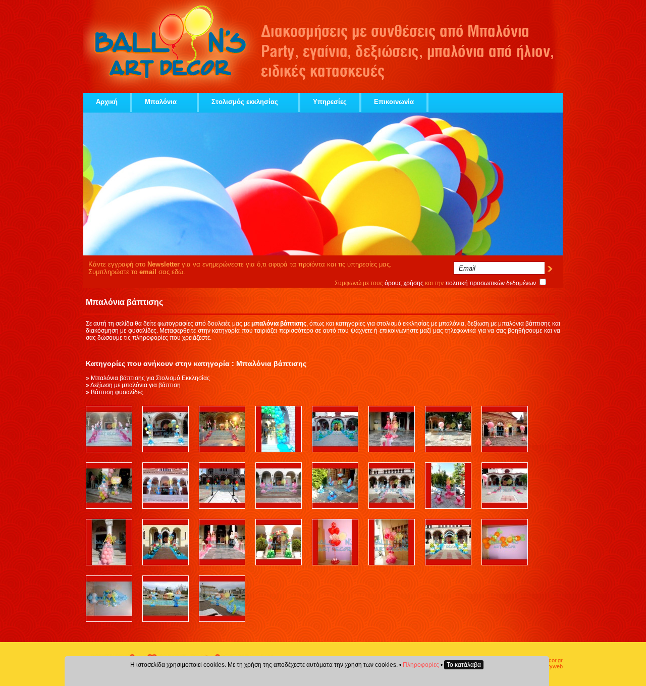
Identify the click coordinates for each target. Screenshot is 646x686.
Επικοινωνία (394, 101)
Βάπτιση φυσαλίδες (117, 392)
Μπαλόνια (161, 101)
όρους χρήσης (404, 283)
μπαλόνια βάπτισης (524, 323)
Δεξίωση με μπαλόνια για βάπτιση (135, 385)
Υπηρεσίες (330, 101)
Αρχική (107, 101)
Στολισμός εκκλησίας (244, 101)
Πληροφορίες (421, 664)
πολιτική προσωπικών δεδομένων (490, 283)
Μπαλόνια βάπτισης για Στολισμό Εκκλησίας (150, 378)
